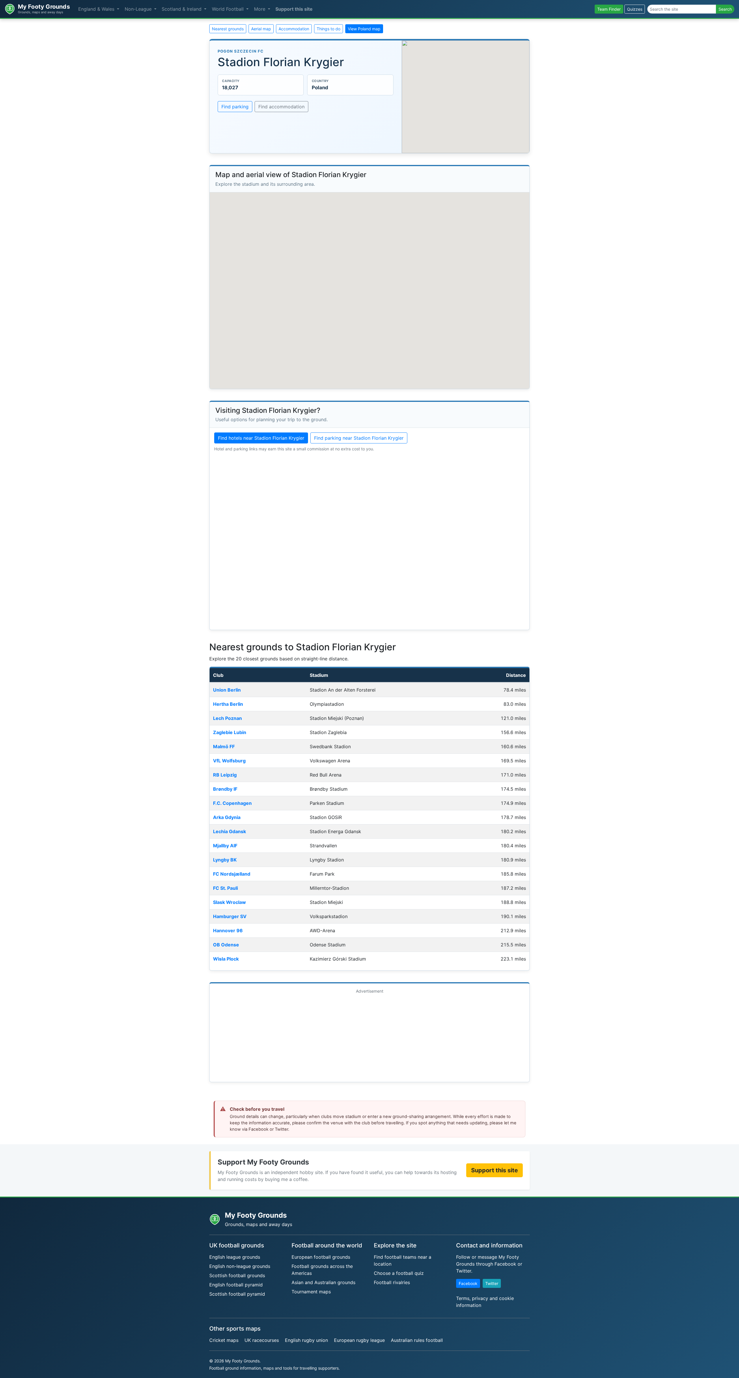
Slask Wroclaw (229, 902)
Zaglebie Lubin (229, 732)
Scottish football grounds (237, 1275)
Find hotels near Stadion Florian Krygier (261, 438)
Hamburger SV (230, 916)
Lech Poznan (227, 718)
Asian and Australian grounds (323, 1282)
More (260, 9)
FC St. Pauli (225, 888)
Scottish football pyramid (237, 1294)
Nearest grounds (228, 28)
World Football (228, 9)
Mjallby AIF (225, 845)
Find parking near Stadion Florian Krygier (359, 438)
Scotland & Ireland (182, 9)
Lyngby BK (225, 860)
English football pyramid (236, 1285)
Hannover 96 (228, 930)
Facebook (468, 1283)
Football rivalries (392, 1282)
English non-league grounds (239, 1266)
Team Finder (609, 9)
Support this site (294, 9)
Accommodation (294, 28)
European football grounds (321, 1257)
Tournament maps (311, 1292)
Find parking (235, 106)
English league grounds (234, 1257)
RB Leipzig (225, 775)
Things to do (328, 28)
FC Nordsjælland (231, 874)
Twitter (491, 1283)
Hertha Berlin (228, 704)
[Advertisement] (369, 1036)
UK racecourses (262, 1340)
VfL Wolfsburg (229, 761)
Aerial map (261, 28)
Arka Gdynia (226, 817)
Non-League (139, 9)
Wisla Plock (226, 959)
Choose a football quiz (399, 1273)
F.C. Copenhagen (232, 803)
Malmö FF (224, 746)
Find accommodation (281, 106)
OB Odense (226, 945)
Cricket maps (223, 1340)
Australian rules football (417, 1340)
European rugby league (359, 1340)
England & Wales (97, 9)
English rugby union (306, 1340)
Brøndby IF (225, 789)
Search (725, 9)
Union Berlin (227, 690)
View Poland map (364, 28)
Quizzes (634, 9)
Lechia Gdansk (229, 831)
